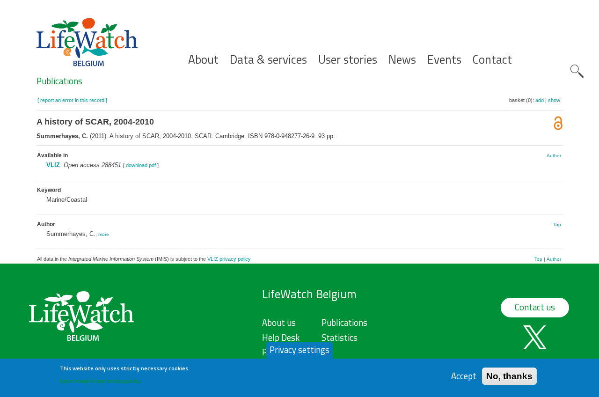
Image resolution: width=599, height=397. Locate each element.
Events (444, 59)
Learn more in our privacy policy (100, 380)
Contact (492, 59)
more (103, 234)
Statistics (339, 337)
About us (279, 322)
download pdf (141, 165)
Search (577, 71)
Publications (59, 81)
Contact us (535, 307)
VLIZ (53, 165)
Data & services (268, 59)
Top (557, 224)
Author (554, 155)
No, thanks (509, 376)
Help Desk (281, 337)
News (402, 59)
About (203, 59)
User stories (347, 59)
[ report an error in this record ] (72, 100)
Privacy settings (299, 349)
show (554, 100)
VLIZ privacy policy (229, 259)
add (539, 100)
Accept (463, 375)
